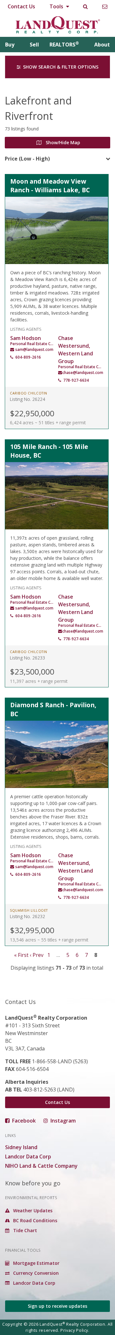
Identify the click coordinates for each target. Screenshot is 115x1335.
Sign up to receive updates (57, 1306)
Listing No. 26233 (27, 658)
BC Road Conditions (34, 1220)
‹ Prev (36, 954)
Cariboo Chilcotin (28, 393)
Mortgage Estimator (35, 1263)
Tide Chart (24, 1230)
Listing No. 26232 (27, 916)
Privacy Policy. (74, 1330)
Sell (34, 44)
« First (21, 954)
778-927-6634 (76, 380)
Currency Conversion (35, 1273)
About (102, 44)
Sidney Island (21, 1147)
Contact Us (21, 6)
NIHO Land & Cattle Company (41, 1165)
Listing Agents (26, 328)
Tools (57, 6)
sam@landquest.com (34, 349)
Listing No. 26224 (27, 399)
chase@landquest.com (82, 372)
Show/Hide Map (62, 142)
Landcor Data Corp (28, 1156)
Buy (9, 44)
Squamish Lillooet (29, 910)
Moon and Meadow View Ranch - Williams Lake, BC (50, 185)
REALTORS (64, 44)
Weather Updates (32, 1210)
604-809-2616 (28, 357)
